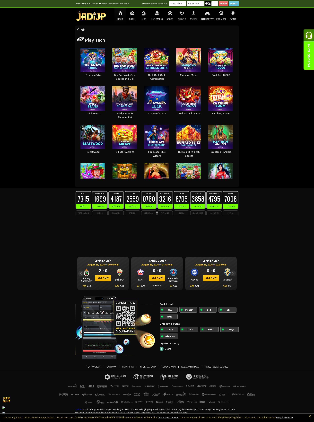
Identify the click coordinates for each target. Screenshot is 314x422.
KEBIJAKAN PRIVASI (190, 367)
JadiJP (78, 409)
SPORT (170, 19)
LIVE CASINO (157, 19)
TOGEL (132, 19)
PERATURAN (128, 367)
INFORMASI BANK (148, 367)
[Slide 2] (156, 285)
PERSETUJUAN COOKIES (216, 367)
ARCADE (194, 19)
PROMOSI (221, 19)
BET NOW (105, 278)
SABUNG (182, 19)
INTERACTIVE (207, 19)
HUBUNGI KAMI (169, 367)
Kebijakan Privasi (284, 417)
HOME (120, 19)
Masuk (223, 3)
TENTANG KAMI (93, 367)
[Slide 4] (160, 285)
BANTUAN (111, 367)
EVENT (233, 19)
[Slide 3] (158, 285)
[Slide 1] (153, 285)
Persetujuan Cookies (168, 417)
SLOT (144, 19)
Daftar (233, 3)
